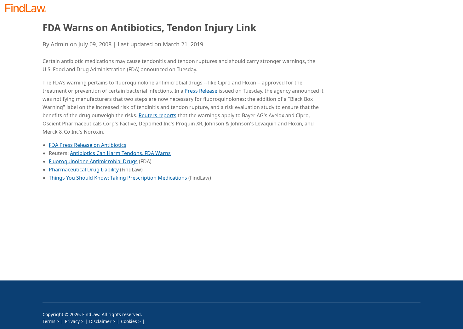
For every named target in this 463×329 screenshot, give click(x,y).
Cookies (129, 321)
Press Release (201, 90)
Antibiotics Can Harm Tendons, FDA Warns (120, 153)
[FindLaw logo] (28, 8)
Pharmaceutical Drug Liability (84, 169)
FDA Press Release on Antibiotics (87, 144)
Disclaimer (100, 321)
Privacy (72, 321)
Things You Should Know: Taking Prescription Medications (118, 177)
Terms (49, 321)
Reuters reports (157, 115)
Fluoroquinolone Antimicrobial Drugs (93, 161)
